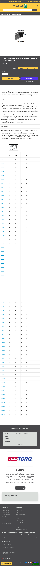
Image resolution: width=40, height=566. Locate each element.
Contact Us (18, 512)
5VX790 (2, 279)
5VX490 (2, 179)
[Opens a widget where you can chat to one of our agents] (35, 564)
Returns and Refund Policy (21, 529)
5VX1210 (2, 374)
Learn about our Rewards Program (21, 517)
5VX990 (2, 334)
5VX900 (2, 314)
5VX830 (2, 290)
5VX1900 (3, 410)
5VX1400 (3, 390)
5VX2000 (3, 414)
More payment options (29, 81)
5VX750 (2, 267)
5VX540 (2, 195)
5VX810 (2, 286)
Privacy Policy (19, 527)
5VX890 (2, 310)
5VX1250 (3, 382)
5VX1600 (3, 398)
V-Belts (19, 14)
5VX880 (2, 306)
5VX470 (2, 171)
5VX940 (2, 322)
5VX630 (2, 227)
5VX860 (2, 302)
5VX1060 (3, 350)
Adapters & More (5, 518)
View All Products (19, 520)
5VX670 (2, 239)
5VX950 (2, 326)
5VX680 (2, 243)
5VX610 (2, 223)
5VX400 (2, 159)
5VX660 (2, 235)
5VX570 (2, 207)
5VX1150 (2, 362)
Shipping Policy (19, 524)
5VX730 (2, 259)
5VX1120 (2, 358)
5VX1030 (3, 342)
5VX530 (2, 191)
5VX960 (2, 330)
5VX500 (2, 183)
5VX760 (2, 271)
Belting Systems (5, 14)
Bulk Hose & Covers (6, 514)
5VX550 (2, 199)
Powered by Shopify (17, 562)
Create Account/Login (20, 514)
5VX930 (2, 318)
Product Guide (5, 507)
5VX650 (2, 231)
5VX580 (2, 211)
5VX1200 (3, 370)
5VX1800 (3, 406)
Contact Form (12, 544)
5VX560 (2, 203)
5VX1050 (3, 346)
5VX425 (2, 163)
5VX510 (2, 187)
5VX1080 (3, 354)
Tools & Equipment (6, 521)
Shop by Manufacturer (6, 523)
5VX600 (2, 219)
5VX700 (2, 251)
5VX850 (2, 298)
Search (34, 10)
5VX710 (2, 255)
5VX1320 (3, 386)
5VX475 (2, 175)
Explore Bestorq (20, 488)
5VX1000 (3, 338)
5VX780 (2, 275)
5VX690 (2, 247)
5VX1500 (3, 394)
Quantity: (4, 71)
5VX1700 (3, 402)
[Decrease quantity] (3, 74)
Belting (14, 14)
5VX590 (2, 215)
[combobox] (17, 10)
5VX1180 (2, 366)
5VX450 (2, 167)
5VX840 (2, 294)
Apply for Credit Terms (20, 510)
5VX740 (2, 263)
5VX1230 (3, 378)
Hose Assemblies (5, 512)
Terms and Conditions (20, 522)
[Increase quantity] (7, 74)
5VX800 (2, 282)
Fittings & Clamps (5, 516)
